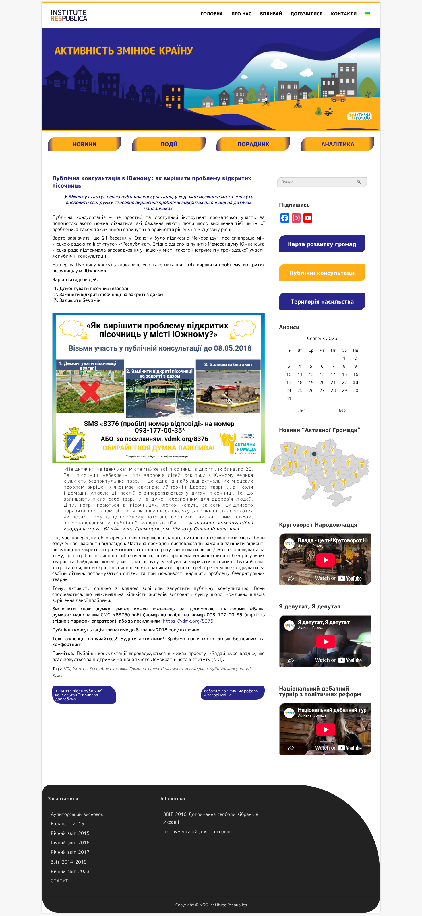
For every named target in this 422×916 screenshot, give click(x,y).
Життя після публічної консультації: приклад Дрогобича (78, 694)
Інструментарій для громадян (196, 831)
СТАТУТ (59, 881)
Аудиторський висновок (77, 814)
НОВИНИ (84, 144)
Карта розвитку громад (322, 244)
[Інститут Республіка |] (96, 15)
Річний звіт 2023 (70, 871)
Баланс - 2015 (67, 823)
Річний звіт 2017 (70, 852)
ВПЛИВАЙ (271, 14)
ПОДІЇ (168, 144)
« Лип (300, 410)
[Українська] (368, 14)
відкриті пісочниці (165, 668)
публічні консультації (230, 668)
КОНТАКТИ (344, 14)
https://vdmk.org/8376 (188, 621)
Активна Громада (129, 668)
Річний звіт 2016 (70, 842)
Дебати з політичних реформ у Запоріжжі (231, 692)
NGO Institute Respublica (223, 904)
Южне (57, 675)
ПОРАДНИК (253, 144)
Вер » (344, 410)
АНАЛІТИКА (337, 144)
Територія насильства (322, 301)
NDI (66, 668)
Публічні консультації (322, 273)
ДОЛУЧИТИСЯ (306, 14)
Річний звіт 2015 (70, 833)
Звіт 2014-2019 (69, 862)
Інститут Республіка (91, 668)
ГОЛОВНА (212, 14)
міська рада (196, 668)
